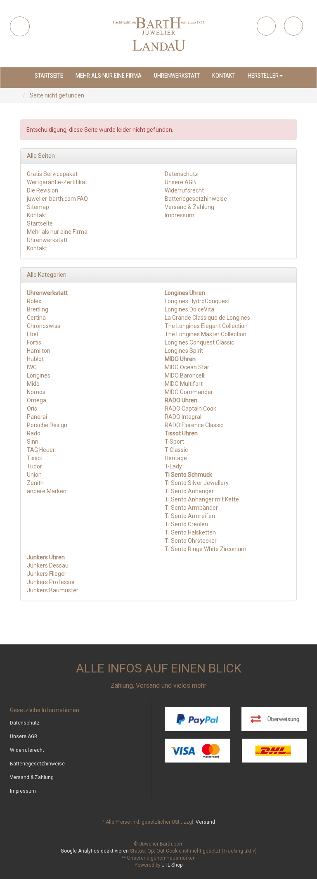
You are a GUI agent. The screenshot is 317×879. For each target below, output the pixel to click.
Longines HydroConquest (197, 301)
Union (34, 474)
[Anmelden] (266, 26)
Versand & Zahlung (189, 207)
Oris (32, 408)
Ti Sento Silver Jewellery (197, 483)
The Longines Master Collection (205, 334)
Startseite (49, 75)
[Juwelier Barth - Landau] (158, 34)
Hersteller (263, 75)
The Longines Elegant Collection (206, 326)
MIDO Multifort (184, 383)
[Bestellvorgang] (293, 26)
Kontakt (223, 75)
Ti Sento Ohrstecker (191, 540)
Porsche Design (47, 425)
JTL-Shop (172, 865)
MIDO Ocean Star (187, 367)
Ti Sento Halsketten (190, 532)
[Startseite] (18, 95)
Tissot (35, 458)
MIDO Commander (189, 392)
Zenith (35, 483)
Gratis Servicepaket (52, 174)
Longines (38, 375)
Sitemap (38, 207)
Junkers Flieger (46, 573)
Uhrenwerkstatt (177, 75)
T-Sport (174, 441)
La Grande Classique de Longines (207, 317)
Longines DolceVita (189, 309)
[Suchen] (20, 26)
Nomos (36, 392)
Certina (36, 317)
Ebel (32, 334)
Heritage (176, 458)
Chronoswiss (43, 326)
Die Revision (42, 190)
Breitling (37, 309)
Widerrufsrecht (184, 190)
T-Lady (173, 466)
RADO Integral (183, 416)
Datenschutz (181, 174)
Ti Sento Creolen (186, 524)
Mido (33, 383)
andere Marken (46, 491)
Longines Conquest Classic (199, 342)
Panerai (37, 416)
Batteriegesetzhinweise (196, 198)
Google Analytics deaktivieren (95, 851)
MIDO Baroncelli (185, 375)
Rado (33, 433)
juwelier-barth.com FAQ (57, 198)
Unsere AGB (180, 182)
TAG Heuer (41, 450)
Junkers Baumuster (52, 590)
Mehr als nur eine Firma (109, 75)
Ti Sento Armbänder (191, 507)
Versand (205, 822)
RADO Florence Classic (194, 425)
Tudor (34, 466)
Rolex (34, 301)
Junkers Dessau (48, 565)
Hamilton (38, 350)
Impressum (179, 215)
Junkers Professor (51, 582)
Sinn (32, 441)
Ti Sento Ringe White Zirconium (205, 549)
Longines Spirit (184, 350)
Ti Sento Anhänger (189, 491)
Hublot (35, 359)
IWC (32, 367)
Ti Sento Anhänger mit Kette (202, 499)
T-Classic (176, 450)
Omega (36, 400)
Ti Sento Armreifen (190, 516)
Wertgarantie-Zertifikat (57, 182)
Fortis (34, 342)
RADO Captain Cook (190, 408)
